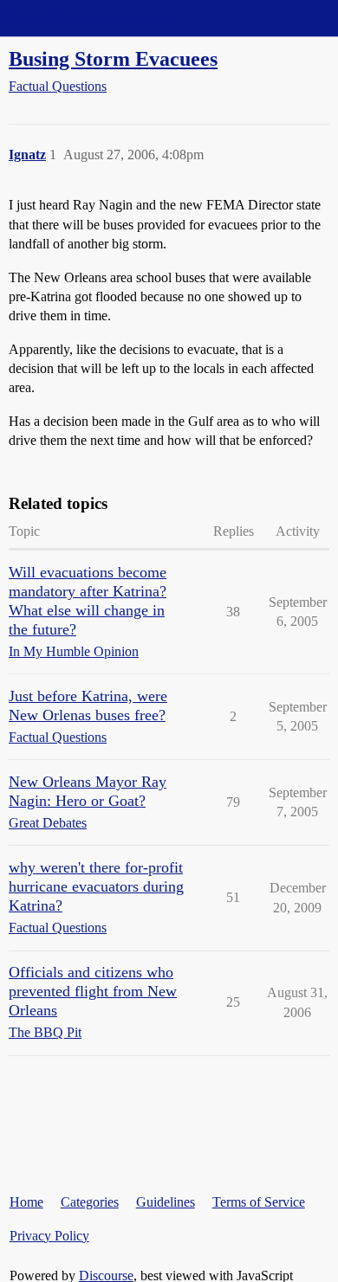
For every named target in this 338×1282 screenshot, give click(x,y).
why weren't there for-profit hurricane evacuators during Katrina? (96, 886)
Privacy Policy (49, 1235)
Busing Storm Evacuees (113, 58)
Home (26, 1202)
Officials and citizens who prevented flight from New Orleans (93, 991)
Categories (90, 1202)
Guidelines (165, 1202)
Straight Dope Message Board (91, 17)
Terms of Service (258, 1202)
